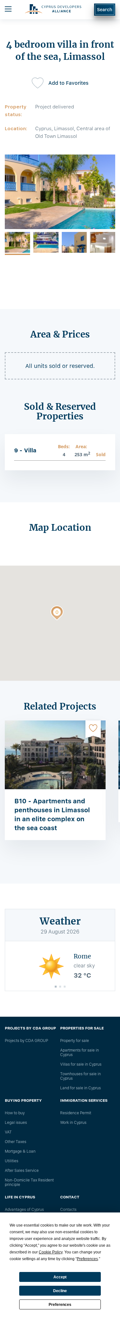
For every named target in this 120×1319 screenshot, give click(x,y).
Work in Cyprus (73, 1122)
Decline (60, 1291)
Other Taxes (15, 1142)
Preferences (60, 1304)
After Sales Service (22, 1170)
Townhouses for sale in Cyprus (80, 1076)
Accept (60, 1277)
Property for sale (74, 1040)
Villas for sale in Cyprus (80, 1064)
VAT (8, 1132)
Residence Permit (75, 1113)
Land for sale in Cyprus (80, 1088)
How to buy (15, 1113)
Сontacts (68, 1209)
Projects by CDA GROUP (26, 1040)
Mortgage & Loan (20, 1151)
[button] (57, 614)
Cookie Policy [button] (50, 1252)
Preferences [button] (87, 1259)
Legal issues (16, 1122)
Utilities (11, 1161)
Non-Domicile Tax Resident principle (29, 1182)
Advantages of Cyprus (24, 1209)
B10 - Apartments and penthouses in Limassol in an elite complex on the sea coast (52, 814)
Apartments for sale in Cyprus (79, 1052)
